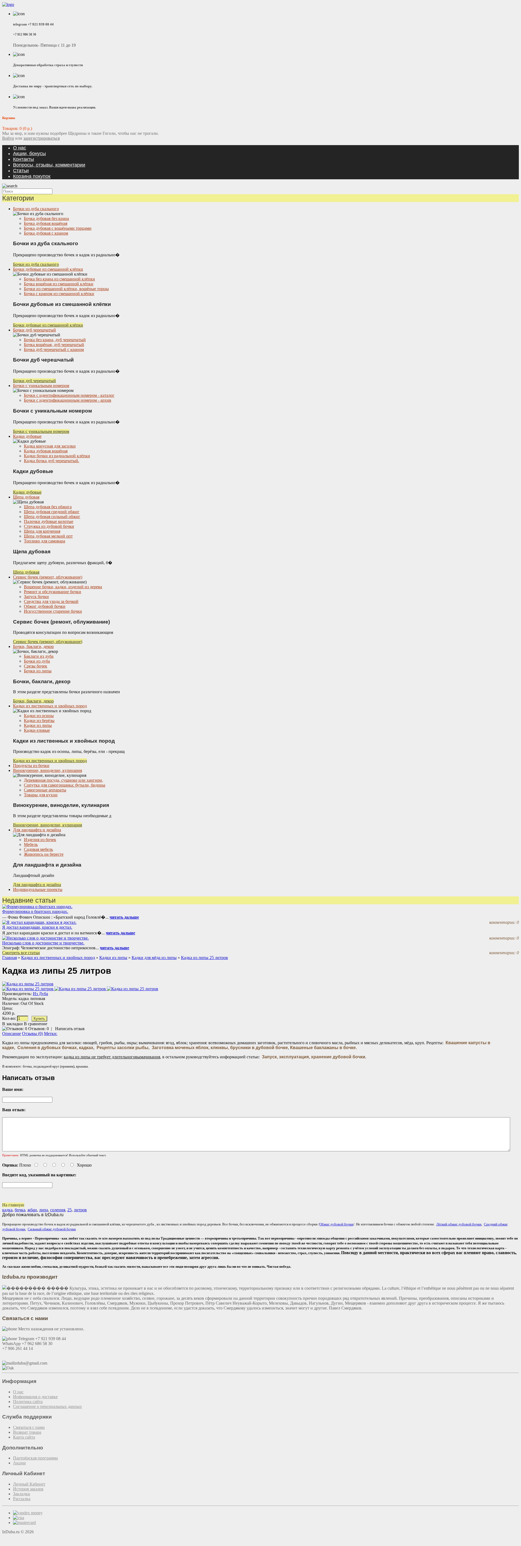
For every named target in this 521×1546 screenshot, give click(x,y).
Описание (11, 1033)
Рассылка (21, 1498)
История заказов (28, 1489)
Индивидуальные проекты (37, 889)
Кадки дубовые (27, 436)
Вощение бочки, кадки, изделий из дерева (63, 586)
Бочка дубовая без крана (46, 218)
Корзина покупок (31, 176)
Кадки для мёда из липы (154, 957)
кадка (7, 1210)
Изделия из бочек (40, 839)
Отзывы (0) (32, 1033)
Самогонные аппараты (45, 790)
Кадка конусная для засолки (50, 446)
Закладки (21, 1493)
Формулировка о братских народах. (35, 911)
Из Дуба (40, 993)
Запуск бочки (36, 596)
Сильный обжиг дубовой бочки (52, 1229)
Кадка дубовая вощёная (46, 451)
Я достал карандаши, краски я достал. (37, 927)
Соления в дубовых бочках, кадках (55, 1047)
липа (43, 1210)
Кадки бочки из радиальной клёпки (57, 455)
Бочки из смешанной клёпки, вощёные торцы (66, 288)
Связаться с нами (29, 1427)
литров (80, 1210)
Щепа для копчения (42, 531)
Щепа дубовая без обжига (48, 506)
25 (69, 1210)
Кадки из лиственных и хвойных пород (50, 706)
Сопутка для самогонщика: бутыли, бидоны (64, 785)
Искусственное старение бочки (53, 611)
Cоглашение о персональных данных (47, 1406)
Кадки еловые (37, 730)
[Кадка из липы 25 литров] (28, 988)
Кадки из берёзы (39, 720)
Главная (9, 957)
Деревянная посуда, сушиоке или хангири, (63, 780)
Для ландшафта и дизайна (37, 830)
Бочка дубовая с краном (46, 233)
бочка (20, 1210)
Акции (19, 1463)
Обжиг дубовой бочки (44, 606)
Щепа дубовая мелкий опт (48, 536)
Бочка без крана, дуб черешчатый (55, 339)
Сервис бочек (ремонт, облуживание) (47, 577)
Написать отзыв (70, 1028)
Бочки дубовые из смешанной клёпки (48, 269)
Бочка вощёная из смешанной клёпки (58, 284)
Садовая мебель (38, 849)
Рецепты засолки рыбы (122, 1047)
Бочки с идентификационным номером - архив (67, 400)
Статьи (21, 170)
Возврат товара (27, 1432)
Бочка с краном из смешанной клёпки (59, 293)
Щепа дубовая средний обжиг (52, 511)
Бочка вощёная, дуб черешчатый (54, 344)
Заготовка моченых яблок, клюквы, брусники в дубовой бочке (220, 1047)
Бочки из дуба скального (36, 208)
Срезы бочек (35, 666)
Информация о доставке (35, 1396)
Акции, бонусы (29, 153)
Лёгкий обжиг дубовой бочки (458, 1224)
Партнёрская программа (35, 1458)
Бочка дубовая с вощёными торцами (57, 228)
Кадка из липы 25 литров (204, 957)
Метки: (50, 1033)
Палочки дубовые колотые (48, 521)
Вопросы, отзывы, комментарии (49, 165)
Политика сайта (28, 1401)
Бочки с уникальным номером (41, 385)
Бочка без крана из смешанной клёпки (59, 279)
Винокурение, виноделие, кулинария (47, 770)
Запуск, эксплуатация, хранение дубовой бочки (313, 1057)
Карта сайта (24, 1437)
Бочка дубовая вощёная (45, 223)
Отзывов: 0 (38, 1028)
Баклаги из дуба (38, 656)
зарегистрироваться (41, 138)
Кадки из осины (39, 715)
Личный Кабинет (29, 1484)
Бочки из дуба (37, 661)
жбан (32, 1210)
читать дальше (124, 917)
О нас (19, 148)
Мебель (31, 844)
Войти (8, 138)
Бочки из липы (38, 671)
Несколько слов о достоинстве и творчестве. (43, 943)
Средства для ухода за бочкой (51, 601)
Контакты (23, 159)
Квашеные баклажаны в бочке (323, 1047)
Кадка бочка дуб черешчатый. (51, 460)
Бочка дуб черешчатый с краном (54, 349)
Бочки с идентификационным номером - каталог (69, 395)
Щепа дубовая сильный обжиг (52, 516)
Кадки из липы (38, 725)
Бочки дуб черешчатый (34, 330)
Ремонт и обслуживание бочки (52, 591)
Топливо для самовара (44, 541)
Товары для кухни (41, 795)
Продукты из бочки (31, 765)
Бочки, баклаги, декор (33, 646)
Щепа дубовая (26, 497)
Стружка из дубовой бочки (49, 526)
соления (57, 1210)
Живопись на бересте (43, 854)
